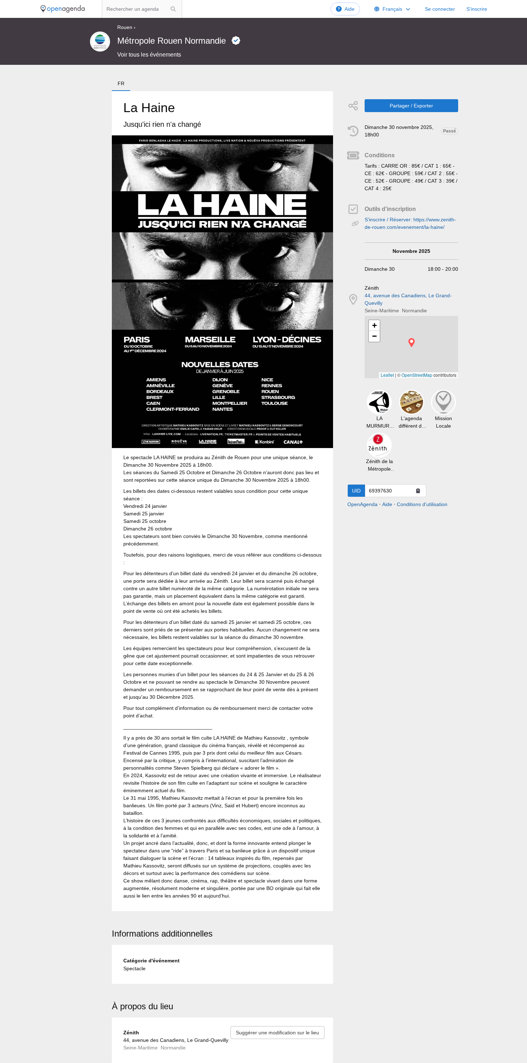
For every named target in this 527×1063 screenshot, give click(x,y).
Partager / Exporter (411, 106)
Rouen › (126, 27)
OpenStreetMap (417, 375)
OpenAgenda (362, 504)
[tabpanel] (222, 501)
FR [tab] (121, 83)
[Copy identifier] (418, 490)
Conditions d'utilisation (422, 504)
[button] (411, 342)
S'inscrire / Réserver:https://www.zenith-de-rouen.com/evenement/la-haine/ (410, 223)
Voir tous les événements (149, 55)
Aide (350, 9)
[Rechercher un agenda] (173, 9)
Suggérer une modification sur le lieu (277, 1032)
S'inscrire (476, 9)
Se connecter (440, 9)
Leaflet (387, 375)
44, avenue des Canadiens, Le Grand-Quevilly (408, 299)
